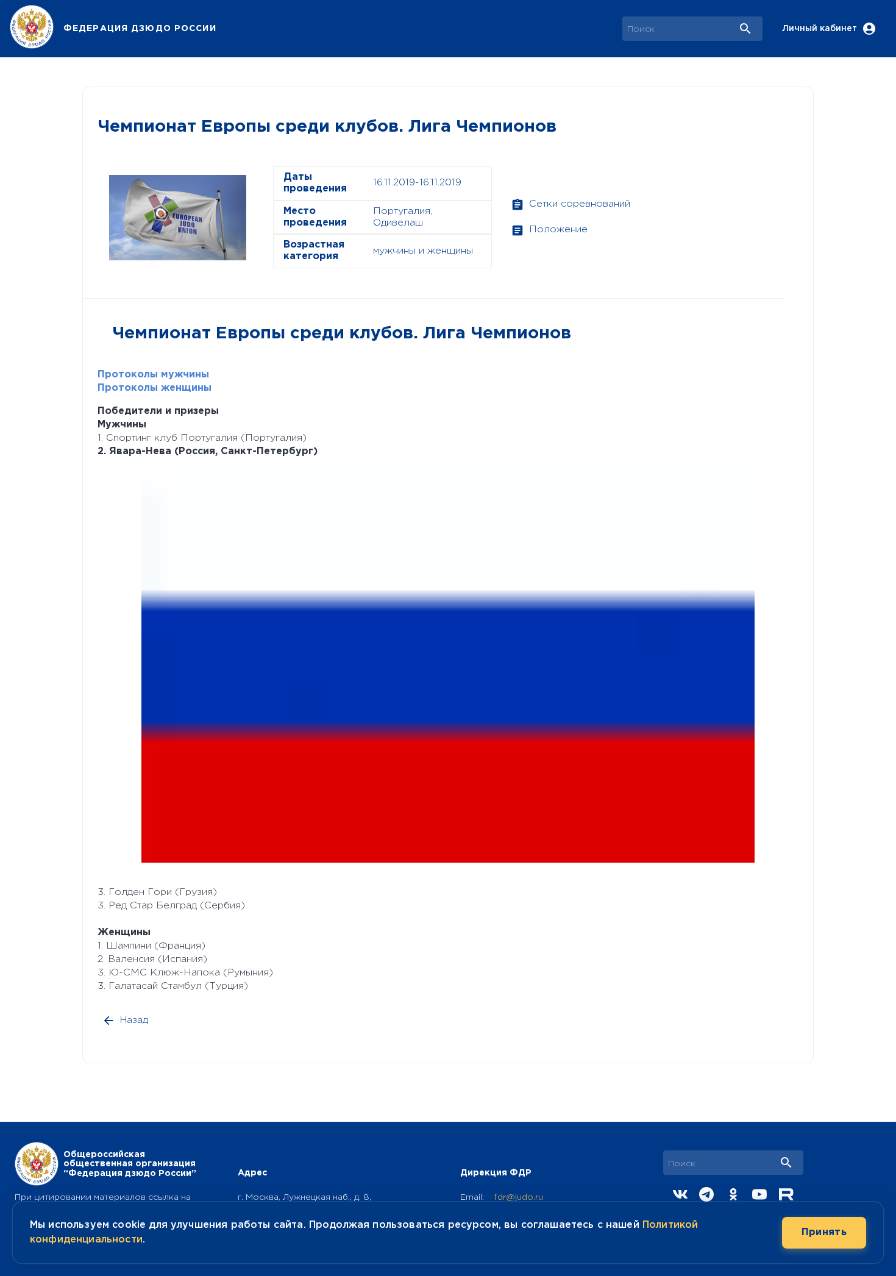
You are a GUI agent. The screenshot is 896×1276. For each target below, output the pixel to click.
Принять (824, 1232)
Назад (134, 1020)
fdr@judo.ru (518, 1197)
